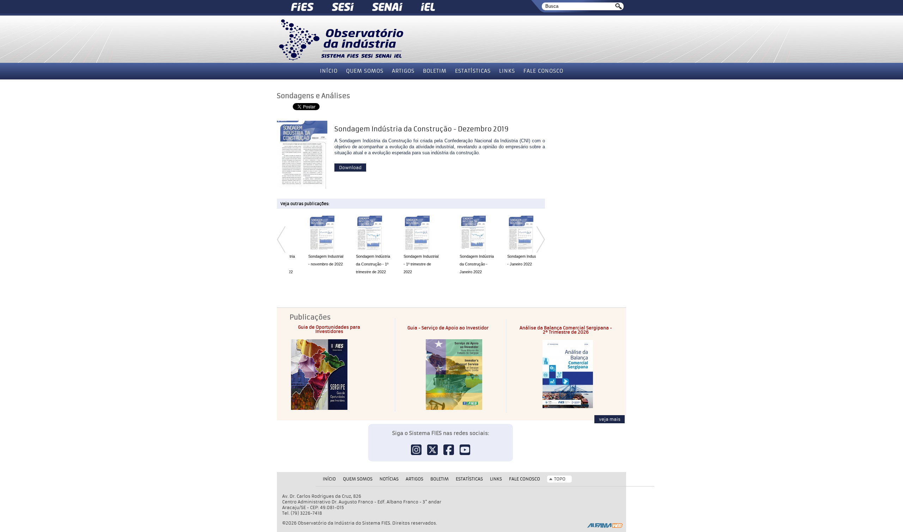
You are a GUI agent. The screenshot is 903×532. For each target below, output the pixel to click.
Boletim (435, 71)
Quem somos (364, 71)
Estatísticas (473, 71)
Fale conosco (543, 71)
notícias (389, 479)
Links (507, 71)
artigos (403, 71)
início (329, 71)
